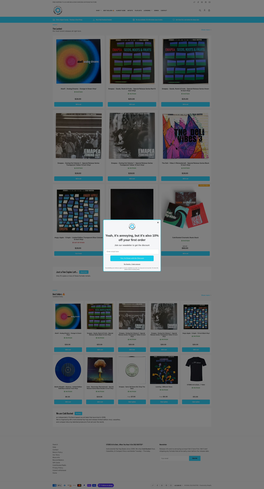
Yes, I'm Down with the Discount (132, 258)
